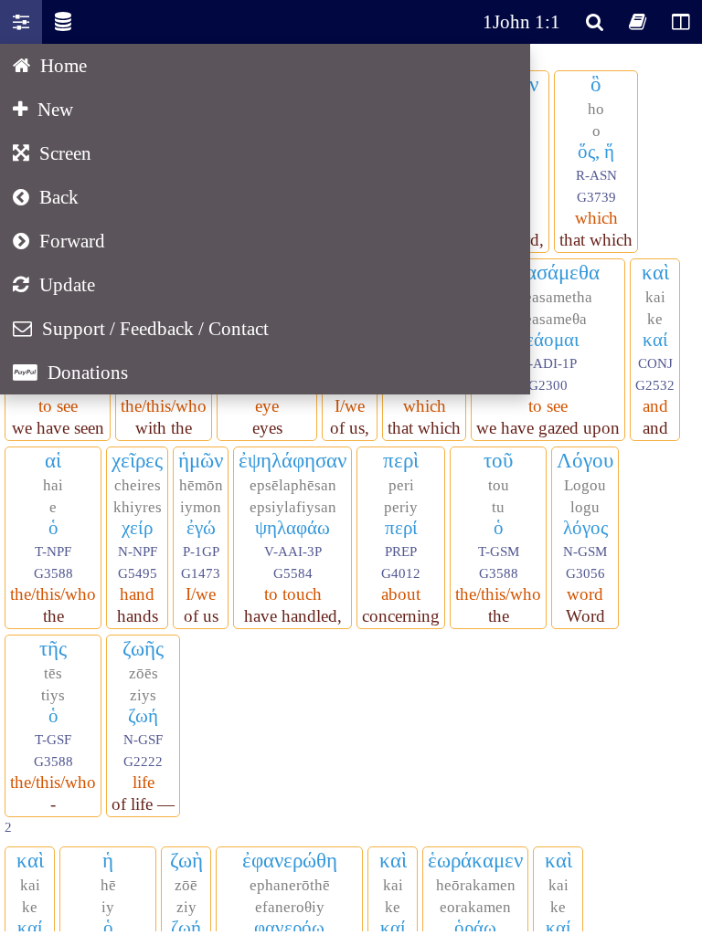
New (43, 109)
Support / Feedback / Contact (141, 328)
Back (46, 196)
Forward (59, 240)
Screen (52, 152)
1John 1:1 (521, 21)
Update (54, 284)
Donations (70, 372)
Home (50, 65)
